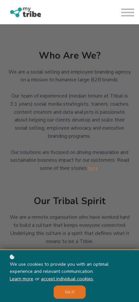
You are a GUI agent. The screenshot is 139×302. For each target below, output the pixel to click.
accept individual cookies (67, 278)
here (93, 168)
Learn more (21, 278)
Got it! (70, 292)
